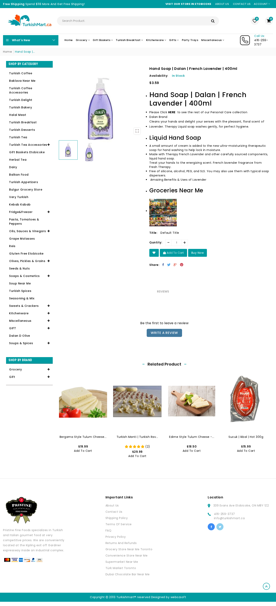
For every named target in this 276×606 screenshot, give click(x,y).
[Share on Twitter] (169, 264)
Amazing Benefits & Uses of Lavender (178, 180)
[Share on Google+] (175, 264)
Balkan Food (19, 175)
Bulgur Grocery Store (25, 190)
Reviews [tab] (163, 291)
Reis (12, 246)
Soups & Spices (21, 343)
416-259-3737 (224, 514)
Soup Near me (20, 283)
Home (7, 52)
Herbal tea (17, 160)
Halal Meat (17, 115)
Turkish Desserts (22, 130)
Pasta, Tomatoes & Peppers (24, 221)
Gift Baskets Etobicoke (27, 152)
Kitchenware (19, 313)
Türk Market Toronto (120, 568)
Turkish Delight (20, 100)
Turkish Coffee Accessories (20, 90)
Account (261, 4)
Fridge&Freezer (21, 212)
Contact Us (113, 512)
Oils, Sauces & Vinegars (27, 231)
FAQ (108, 530)
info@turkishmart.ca (229, 518)
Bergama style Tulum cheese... (83, 437)
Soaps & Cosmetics (24, 276)
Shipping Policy (116, 518)
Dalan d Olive (19, 336)
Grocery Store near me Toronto (129, 549)
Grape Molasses (22, 239)
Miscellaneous (20, 321)
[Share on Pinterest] (181, 264)
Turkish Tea (18, 137)
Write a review (164, 332)
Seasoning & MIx (22, 298)
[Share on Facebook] (163, 264)
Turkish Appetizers (23, 182)
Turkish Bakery (20, 107)
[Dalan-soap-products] (176, 112)
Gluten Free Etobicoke (26, 254)
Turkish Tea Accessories (28, 145)
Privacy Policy (115, 537)
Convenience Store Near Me (126, 556)
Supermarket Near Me (121, 562)
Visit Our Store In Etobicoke (188, 4)
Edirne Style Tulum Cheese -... (191, 437)
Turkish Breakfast (23, 122)
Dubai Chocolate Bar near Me (127, 574)
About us (222, 4)
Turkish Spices (20, 291)
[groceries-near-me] (163, 211)
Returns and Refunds (121, 543)
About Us (112, 505)
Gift (12, 377)
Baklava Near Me (22, 81)
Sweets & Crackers (24, 306)
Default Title (169, 233)
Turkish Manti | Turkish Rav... (137, 437)
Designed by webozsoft (168, 597)
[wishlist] (154, 253)
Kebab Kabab (20, 204)
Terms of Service (118, 524)
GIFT (12, 328)
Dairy (13, 167)
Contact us (242, 4)
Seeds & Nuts (19, 268)
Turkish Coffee (20, 73)
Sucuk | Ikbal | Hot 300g (246, 437)
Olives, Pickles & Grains (27, 261)
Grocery (15, 369)
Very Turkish (18, 197)
